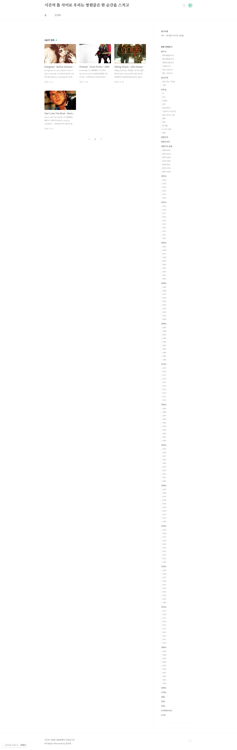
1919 (164, 610)
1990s (163, 283)
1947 (164, 496)
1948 (164, 493)
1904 (164, 669)
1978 (164, 371)
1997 (164, 294)
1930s (163, 526)
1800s (163, 687)
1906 (164, 662)
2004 (164, 264)
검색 (184, 5)
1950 (164, 481)
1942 (164, 514)
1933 (164, 551)
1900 (164, 683)
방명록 (58, 15)
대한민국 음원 (166, 146)
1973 (164, 389)
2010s (163, 202)
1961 (164, 437)
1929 (164, 570)
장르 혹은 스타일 (168, 81)
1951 (164, 477)
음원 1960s (166, 171)
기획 (164, 85)
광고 (164, 97)
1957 (164, 456)
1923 (164, 591)
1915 (164, 625)
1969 (164, 408)
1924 (164, 588)
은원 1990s (166, 161)
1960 (164, 440)
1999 (164, 287)
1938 (164, 533)
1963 (164, 429)
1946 (164, 500)
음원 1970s (166, 168)
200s (163, 701)
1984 (164, 345)
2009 (164, 246)
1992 (164, 312)
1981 (164, 356)
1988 (164, 331)
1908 (164, 654)
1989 (164, 327)
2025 (164, 180)
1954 (164, 466)
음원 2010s (166, 153)
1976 (164, 378)
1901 (164, 679)
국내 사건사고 (167, 69)
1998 (164, 290)
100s (163, 705)
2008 (164, 250)
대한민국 (164, 137)
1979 (164, 368)
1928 (164, 574)
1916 (164, 621)
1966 (164, 419)
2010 (164, 238)
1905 (164, 665)
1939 (164, 529)
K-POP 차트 (166, 129)
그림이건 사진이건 (169, 111)
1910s (163, 606)
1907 (164, 658)
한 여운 (165, 125)
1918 (164, 614)
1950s (163, 445)
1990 (164, 319)
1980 (164, 359)
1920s (163, 566)
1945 (164, 503)
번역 (164, 132)
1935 (164, 544)
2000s (163, 242)
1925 (164, 584)
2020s (163, 176)
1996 (164, 297)
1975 (164, 382)
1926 (164, 581)
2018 (164, 209)
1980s (163, 323)
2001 (164, 275)
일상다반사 (166, 107)
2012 (164, 231)
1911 (164, 639)
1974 (164, 385)
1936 (164, 540)
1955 (164, 463)
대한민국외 (165, 141)
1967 (164, 415)
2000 (164, 278)
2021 (164, 194)
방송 (164, 122)
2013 (164, 227)
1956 (164, 459)
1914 (164, 628)
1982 (164, 352)
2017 (164, 213)
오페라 (164, 100)
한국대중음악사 (168, 55)
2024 (164, 183)
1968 (164, 412)
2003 (164, 268)
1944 (164, 507)
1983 (164, 349)
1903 (164, 672)
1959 (164, 449)
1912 (164, 635)
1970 (164, 400)
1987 (164, 334)
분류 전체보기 (166, 46)
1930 (164, 562)
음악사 (163, 51)
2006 (164, 257)
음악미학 (164, 77)
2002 (164, 271)
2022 (164, 190)
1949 (164, 489)
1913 (164, 632)
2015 (164, 220)
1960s (163, 404)
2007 (164, 253)
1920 (164, 602)
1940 (164, 521)
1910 (164, 643)
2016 (164, 216)
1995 (164, 301)
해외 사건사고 (167, 73)
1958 (164, 452)
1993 (164, 308)
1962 (164, 433)
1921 (164, 598)
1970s (163, 364)
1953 (164, 470)
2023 (164, 187)
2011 (164, 234)
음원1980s (166, 164)
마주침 (163, 89)
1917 (164, 618)
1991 (164, 315)
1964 (164, 426)
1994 (164, 305)
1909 (164, 651)
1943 (164, 510)
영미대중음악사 (168, 59)
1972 (164, 393)
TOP (190, 741)
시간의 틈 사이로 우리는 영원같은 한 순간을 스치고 (86, 5)
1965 (164, 422)
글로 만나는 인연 (168, 115)
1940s (163, 485)
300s (163, 696)
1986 (164, 338)
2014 (164, 224)
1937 (164, 537)
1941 (164, 518)
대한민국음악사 (168, 62)
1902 (164, 676)
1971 (164, 396)
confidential (166, 710)
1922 (164, 595)
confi (163, 715)
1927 (164, 577)
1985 (164, 341)
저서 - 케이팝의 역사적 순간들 (172, 35)
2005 (164, 261)
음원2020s (166, 150)
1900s (163, 647)
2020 (164, 197)
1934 (164, 547)
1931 (164, 558)
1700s (163, 692)
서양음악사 (166, 66)
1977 (164, 375)
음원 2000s (166, 157)
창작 (164, 104)
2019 (164, 206)
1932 (164, 554)
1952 (164, 474)
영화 (164, 118)
